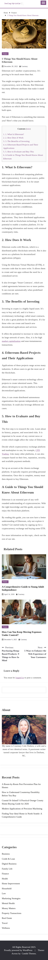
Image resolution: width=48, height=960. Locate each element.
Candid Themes (29, 953)
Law (4, 893)
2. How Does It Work (13, 138)
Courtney (24, 66)
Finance (5, 54)
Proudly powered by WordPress (18, 950)
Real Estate (7, 918)
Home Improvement (11, 883)
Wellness (6, 928)
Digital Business (9, 863)
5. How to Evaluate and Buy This (18, 152)
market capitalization (11, 341)
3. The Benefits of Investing (16, 141)
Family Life (7, 869)
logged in (20, 677)
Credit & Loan (8, 859)
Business (6, 854)
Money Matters (9, 908)
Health (5, 878)
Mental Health (8, 903)
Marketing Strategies (11, 898)
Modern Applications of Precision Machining (22, 808)
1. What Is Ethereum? (13, 134)
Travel (5, 923)
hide (28, 129)
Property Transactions (11, 913)
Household (6, 888)
